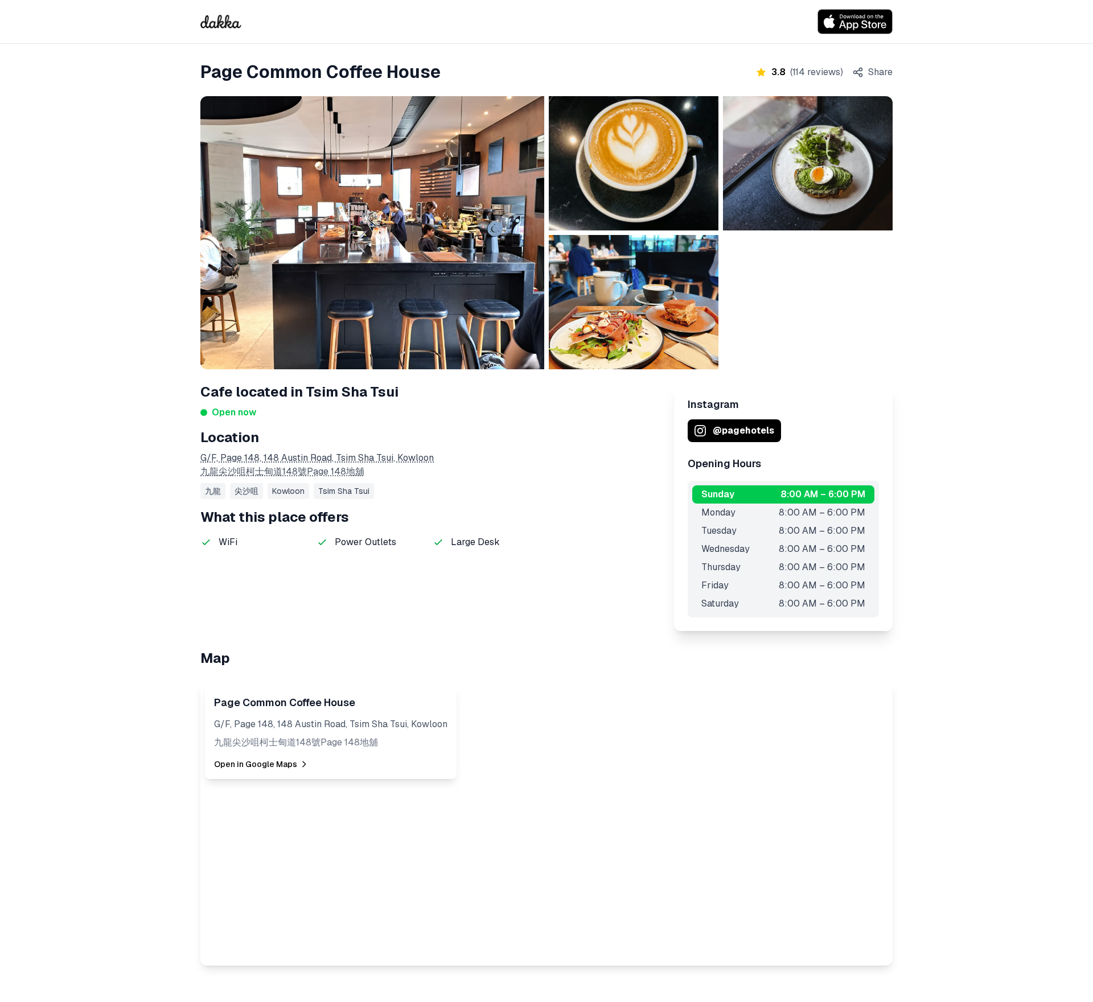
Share (880, 72)
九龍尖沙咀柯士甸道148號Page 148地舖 (282, 471)
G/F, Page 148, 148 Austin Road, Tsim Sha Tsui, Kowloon (317, 458)
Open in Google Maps (255, 764)
